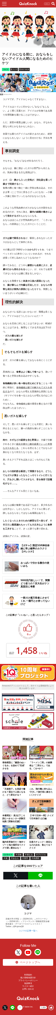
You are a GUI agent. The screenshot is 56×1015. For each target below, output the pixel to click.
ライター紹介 (28, 986)
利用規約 (28, 975)
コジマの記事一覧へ (28, 930)
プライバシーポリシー (28, 980)
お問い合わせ (28, 989)
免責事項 (28, 983)
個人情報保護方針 (28, 977)
